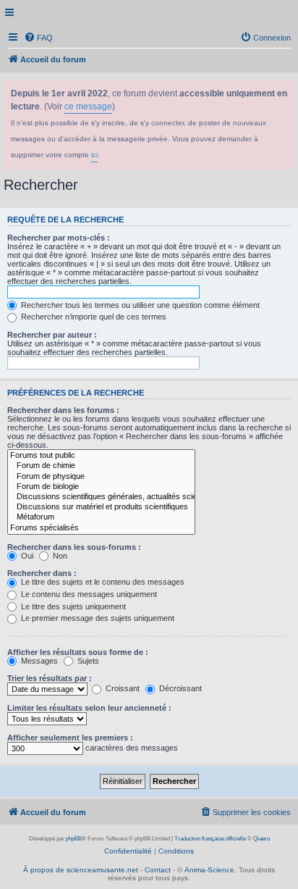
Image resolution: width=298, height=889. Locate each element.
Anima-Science (209, 870)
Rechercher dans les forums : (63, 410)
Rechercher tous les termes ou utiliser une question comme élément (139, 305)
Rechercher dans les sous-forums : (74, 547)
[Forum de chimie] (101, 466)
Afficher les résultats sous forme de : (77, 652)
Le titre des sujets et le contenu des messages (101, 581)
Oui (26, 555)
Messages (38, 660)
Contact (158, 870)
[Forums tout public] (101, 456)
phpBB (74, 838)
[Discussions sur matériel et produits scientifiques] (101, 507)
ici (94, 155)
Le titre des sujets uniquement (72, 606)
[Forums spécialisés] (101, 528)
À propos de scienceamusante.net (80, 870)
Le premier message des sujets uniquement (96, 618)
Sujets (87, 660)
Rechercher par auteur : (52, 334)
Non (59, 555)
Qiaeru (261, 838)
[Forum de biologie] (101, 487)
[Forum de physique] (101, 477)
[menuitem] (38, 37)
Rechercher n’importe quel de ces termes (92, 316)
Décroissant (179, 688)
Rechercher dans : (42, 573)
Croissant (121, 688)
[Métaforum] (101, 517)
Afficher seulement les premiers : (70, 737)
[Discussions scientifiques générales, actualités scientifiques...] (101, 497)
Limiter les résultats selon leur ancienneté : (89, 708)
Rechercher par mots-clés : (58, 237)
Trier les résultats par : (49, 678)
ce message (88, 106)
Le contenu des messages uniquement (88, 594)
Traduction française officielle (210, 838)
